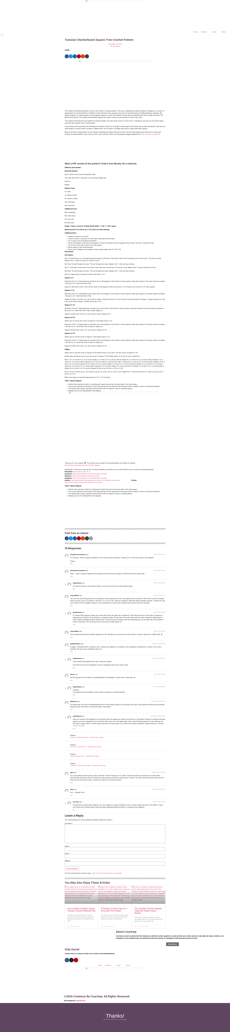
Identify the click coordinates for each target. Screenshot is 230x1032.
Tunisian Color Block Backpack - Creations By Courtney (86, 737)
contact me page (78, 726)
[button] (1, 35)
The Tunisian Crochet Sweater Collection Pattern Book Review (148, 910)
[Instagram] (71, 960)
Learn (214, 32)
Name (67, 846)
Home (195, 32)
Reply (71, 564)
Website (67, 860)
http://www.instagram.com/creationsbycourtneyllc (90, 478)
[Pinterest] (76, 960)
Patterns (204, 32)
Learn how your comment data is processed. (107, 873)
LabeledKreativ (80, 1000)
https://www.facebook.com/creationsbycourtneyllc (89, 474)
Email (67, 853)
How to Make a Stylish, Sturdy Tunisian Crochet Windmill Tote (81, 909)
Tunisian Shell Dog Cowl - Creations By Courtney (84, 756)
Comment (69, 823)
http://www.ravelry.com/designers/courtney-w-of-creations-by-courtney (95, 480)
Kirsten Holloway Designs (148, 134)
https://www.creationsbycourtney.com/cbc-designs (82, 465)
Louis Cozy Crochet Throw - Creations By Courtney (85, 746)
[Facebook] (67, 960)
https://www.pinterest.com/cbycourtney (85, 476)
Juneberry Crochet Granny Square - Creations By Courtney (87, 765)
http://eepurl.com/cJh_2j (81, 472)
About (224, 32)
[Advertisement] (115, 149)
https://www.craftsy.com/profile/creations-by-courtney (83, 482)
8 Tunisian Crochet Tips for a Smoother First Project (114, 909)
